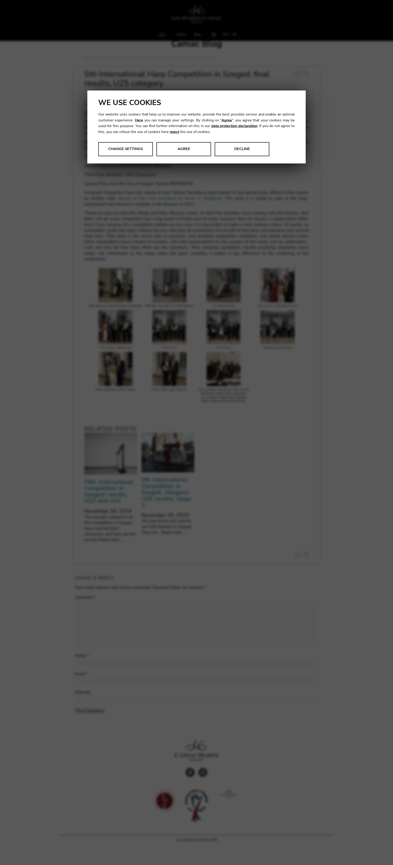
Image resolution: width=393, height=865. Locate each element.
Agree (227, 120)
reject (174, 131)
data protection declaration (234, 125)
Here (139, 120)
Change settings (125, 148)
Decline (242, 148)
